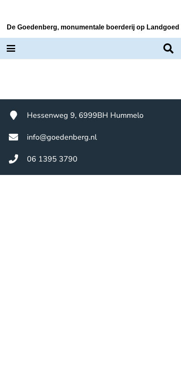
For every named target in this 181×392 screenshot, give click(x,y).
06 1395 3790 (52, 159)
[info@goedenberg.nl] (17, 137)
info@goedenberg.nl (62, 137)
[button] (11, 48)
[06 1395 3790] (17, 159)
